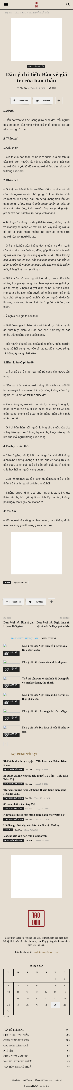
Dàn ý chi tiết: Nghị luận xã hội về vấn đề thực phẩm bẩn (53, 624)
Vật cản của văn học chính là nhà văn (25, 835)
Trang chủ (7, 13)
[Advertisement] (36, 39)
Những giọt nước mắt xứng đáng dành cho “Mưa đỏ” (34, 814)
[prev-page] (5, 744)
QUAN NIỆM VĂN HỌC (13, 769)
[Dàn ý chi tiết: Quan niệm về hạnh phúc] (11, 666)
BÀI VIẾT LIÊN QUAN (24, 638)
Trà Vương (27, 1080)
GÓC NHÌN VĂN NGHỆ (13, 784)
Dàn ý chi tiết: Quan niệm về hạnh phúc (44, 662)
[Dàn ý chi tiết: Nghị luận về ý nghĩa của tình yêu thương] (11, 650)
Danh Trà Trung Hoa (43, 1080)
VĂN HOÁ (8, 830)
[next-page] (11, 744)
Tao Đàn (23, 88)
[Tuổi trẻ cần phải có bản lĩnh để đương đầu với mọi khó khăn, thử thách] (11, 682)
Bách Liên (16, 1080)
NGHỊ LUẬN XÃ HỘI (39, 13)
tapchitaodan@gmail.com (45, 952)
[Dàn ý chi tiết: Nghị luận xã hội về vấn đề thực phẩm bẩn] (11, 699)
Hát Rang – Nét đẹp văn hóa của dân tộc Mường (31, 825)
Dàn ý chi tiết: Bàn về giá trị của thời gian (18, 624)
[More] (58, 100)
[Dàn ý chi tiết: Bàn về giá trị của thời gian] (11, 715)
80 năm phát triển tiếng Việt (19, 804)
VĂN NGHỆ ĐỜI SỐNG (13, 798)
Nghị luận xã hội (20, 582)
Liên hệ (58, 1080)
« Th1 (6, 1016)
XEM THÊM (48, 638)
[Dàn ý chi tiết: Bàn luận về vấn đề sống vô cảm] (11, 731)
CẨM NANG (20, 13)
